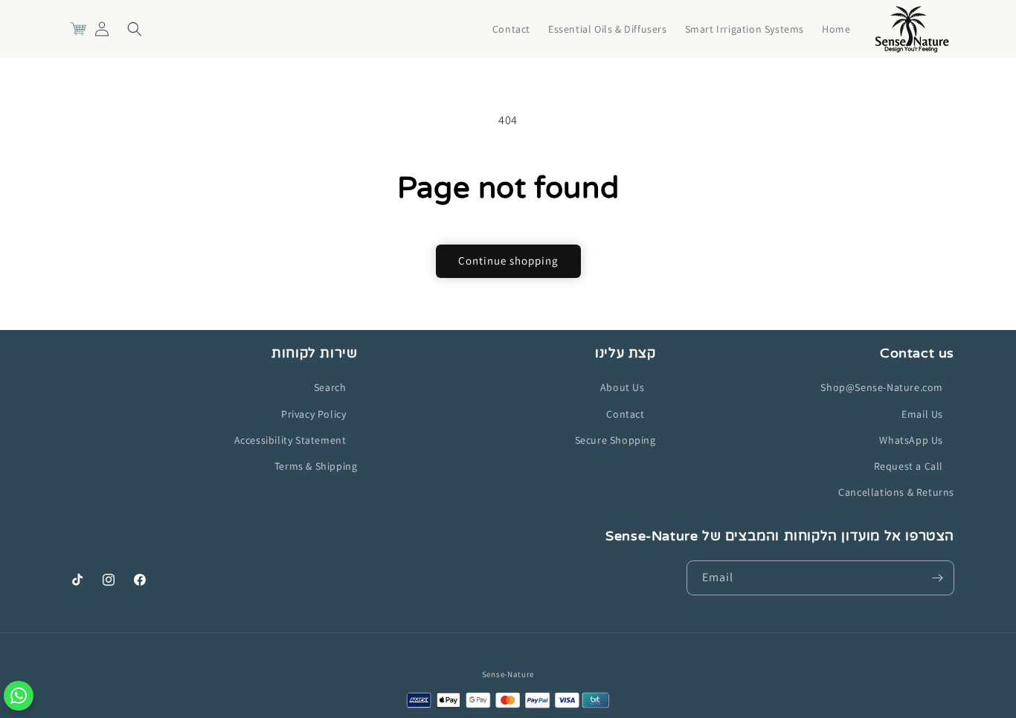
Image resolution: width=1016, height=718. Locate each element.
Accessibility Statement (290, 440)
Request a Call (908, 466)
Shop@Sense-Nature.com (881, 387)
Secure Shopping (615, 440)
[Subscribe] (937, 577)
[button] (134, 29)
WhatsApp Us (911, 440)
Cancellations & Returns (896, 492)
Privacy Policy (313, 413)
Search (330, 387)
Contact (625, 413)
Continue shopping (508, 260)
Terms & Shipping (316, 466)
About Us (622, 387)
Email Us (922, 413)
